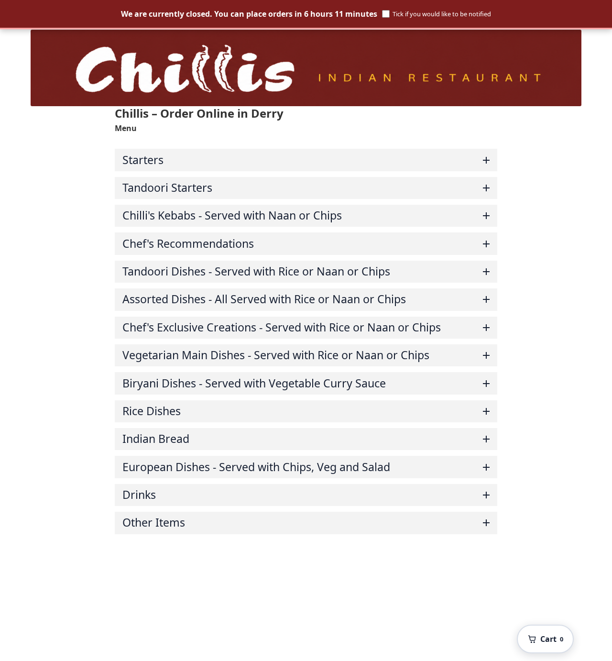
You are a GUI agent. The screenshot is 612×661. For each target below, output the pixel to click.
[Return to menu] (306, 68)
